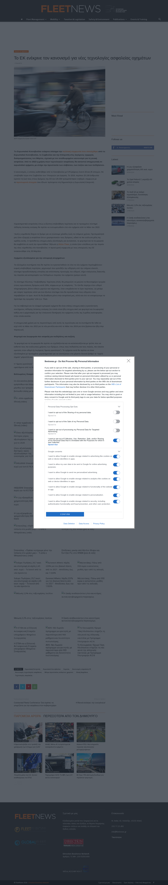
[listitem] (84, 406)
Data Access (84, 524)
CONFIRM (65, 514)
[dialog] (84, 442)
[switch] (116, 412)
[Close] (129, 361)
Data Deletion (69, 524)
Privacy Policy (99, 524)
